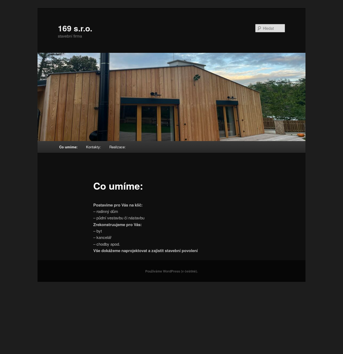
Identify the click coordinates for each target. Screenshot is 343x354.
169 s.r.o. (75, 28)
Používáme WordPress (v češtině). (171, 271)
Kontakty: (93, 146)
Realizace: (117, 146)
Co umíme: (68, 146)
